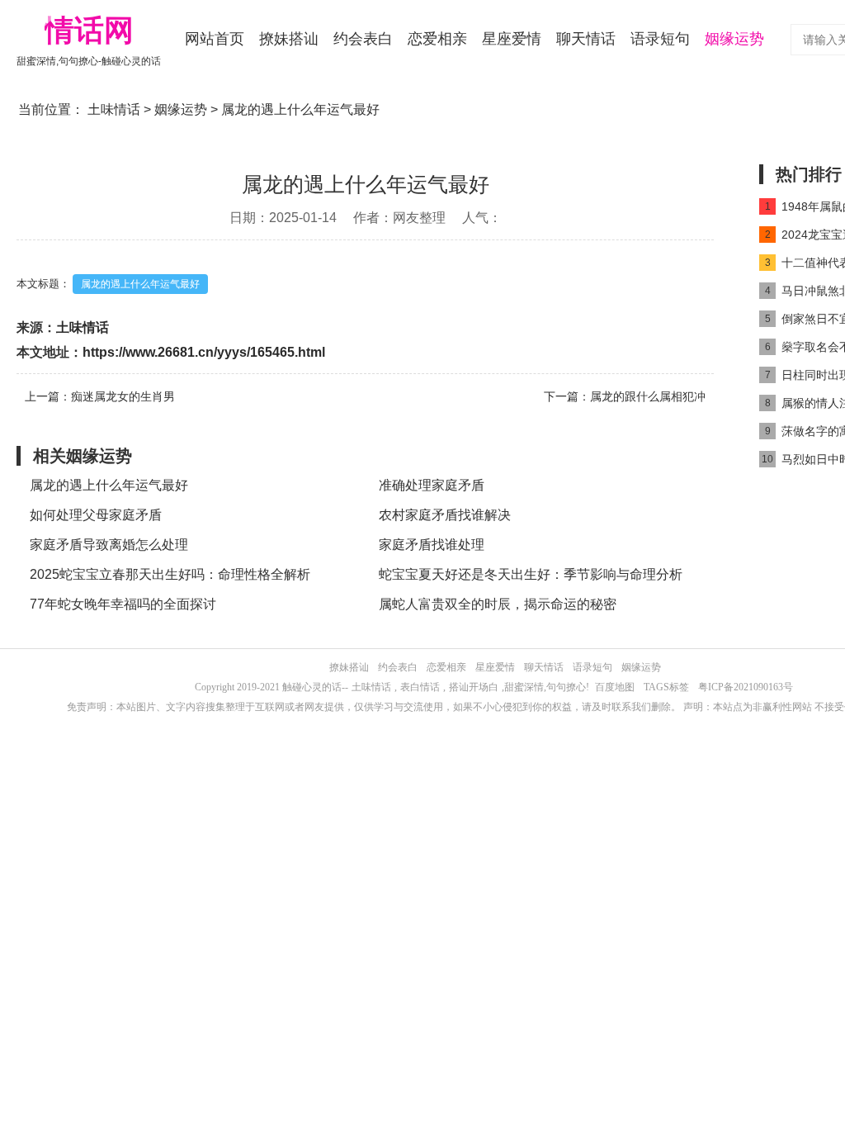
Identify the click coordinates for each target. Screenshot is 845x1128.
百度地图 (615, 687)
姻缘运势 (734, 39)
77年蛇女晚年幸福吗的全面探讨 (123, 604)
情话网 (89, 30)
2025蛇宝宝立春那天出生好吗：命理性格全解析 (170, 574)
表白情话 (420, 687)
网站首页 (214, 39)
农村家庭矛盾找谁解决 (445, 515)
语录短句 (660, 39)
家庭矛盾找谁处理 (431, 545)
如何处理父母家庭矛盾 (96, 515)
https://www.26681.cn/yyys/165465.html (204, 352)
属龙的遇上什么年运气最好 (140, 284)
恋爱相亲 (437, 39)
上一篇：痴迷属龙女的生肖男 (100, 396)
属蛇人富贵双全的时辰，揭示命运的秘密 (497, 604)
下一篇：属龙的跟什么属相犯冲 (625, 396)
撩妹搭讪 (289, 39)
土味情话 (113, 109)
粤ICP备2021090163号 (745, 687)
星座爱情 (511, 39)
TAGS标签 (666, 687)
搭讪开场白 (473, 687)
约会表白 (363, 39)
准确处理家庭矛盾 (431, 485)
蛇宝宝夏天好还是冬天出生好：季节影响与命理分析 (530, 574)
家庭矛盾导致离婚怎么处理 (109, 545)
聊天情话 (586, 39)
